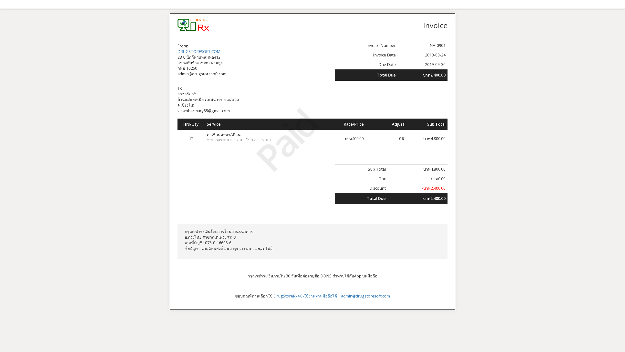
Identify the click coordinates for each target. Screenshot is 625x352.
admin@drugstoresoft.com (365, 296)
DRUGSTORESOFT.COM (198, 51)
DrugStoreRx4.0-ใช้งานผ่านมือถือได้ (305, 296)
